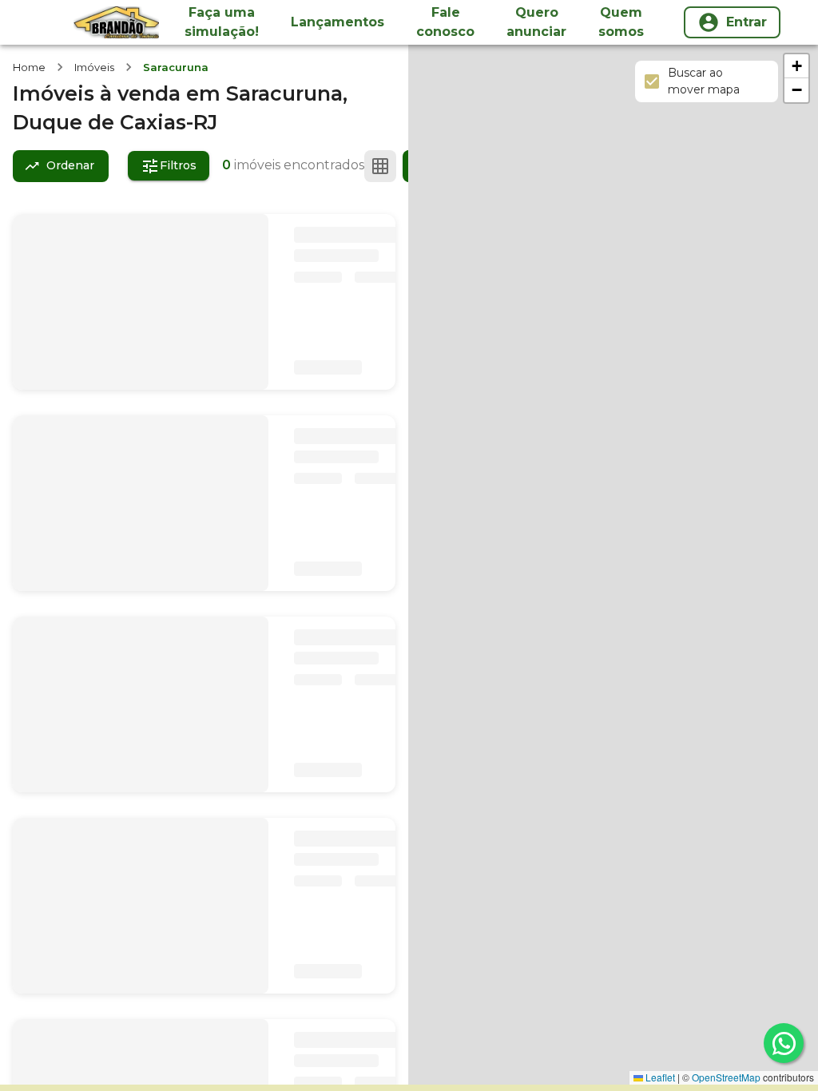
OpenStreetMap (726, 1077)
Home (29, 67)
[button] (796, 66)
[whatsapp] (784, 1043)
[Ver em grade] (380, 166)
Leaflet (659, 1077)
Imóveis (94, 67)
